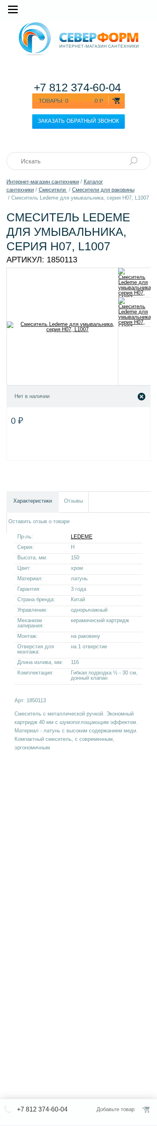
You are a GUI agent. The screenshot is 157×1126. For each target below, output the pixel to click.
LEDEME (82, 537)
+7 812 (77, 87)
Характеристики (32, 501)
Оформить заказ (146, 1109)
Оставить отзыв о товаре (39, 521)
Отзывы (73, 501)
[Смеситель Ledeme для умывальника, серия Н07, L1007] (134, 282)
